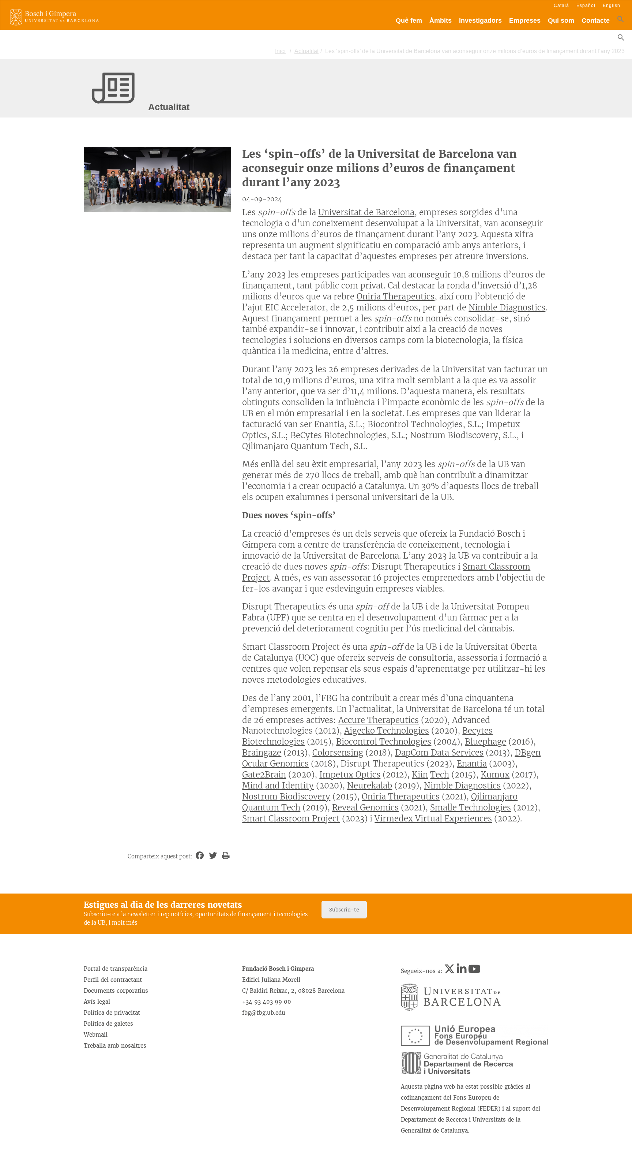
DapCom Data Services (439, 752)
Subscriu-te (344, 909)
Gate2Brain (264, 774)
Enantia (472, 763)
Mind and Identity (278, 785)
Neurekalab (369, 785)
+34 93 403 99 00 (266, 1001)
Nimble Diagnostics (507, 307)
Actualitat (306, 51)
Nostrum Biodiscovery (286, 796)
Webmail (96, 1034)
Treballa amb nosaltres (115, 1045)
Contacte (596, 20)
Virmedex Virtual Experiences (433, 818)
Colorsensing (337, 752)
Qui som (561, 20)
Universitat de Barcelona (366, 212)
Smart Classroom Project (291, 818)
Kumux (495, 774)
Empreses (525, 20)
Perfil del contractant (113, 979)
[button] (620, 21)
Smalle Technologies (470, 807)
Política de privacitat (112, 1012)
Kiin (420, 774)
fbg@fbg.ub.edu (263, 1012)
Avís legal (97, 1001)
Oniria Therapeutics (395, 296)
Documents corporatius (116, 990)
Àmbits (440, 20)
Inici (280, 51)
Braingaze (261, 752)
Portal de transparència (115, 968)
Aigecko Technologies (386, 731)
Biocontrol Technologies (383, 741)
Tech (439, 774)
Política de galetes (108, 1023)
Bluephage (485, 741)
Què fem (409, 20)
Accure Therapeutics (378, 720)
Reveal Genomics (365, 807)
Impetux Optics (349, 774)
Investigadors (480, 20)
